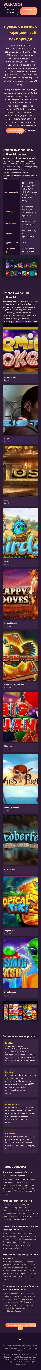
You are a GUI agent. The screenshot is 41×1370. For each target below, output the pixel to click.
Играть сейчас (15, 130)
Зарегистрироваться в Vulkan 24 (22, 1326)
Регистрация (29, 9)
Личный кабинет (10, 11)
